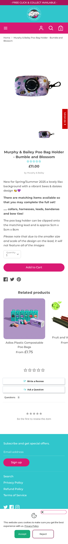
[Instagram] (17, 507)
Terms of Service (15, 495)
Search (8, 476)
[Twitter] (5, 507)
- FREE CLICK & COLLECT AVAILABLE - (34, 2)
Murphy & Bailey (35, 172)
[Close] (53, 512)
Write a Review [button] (35, 381)
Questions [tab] (9, 397)
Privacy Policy (13, 482)
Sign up (16, 462)
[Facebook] (11, 507)
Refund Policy (13, 489)
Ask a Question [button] (35, 389)
